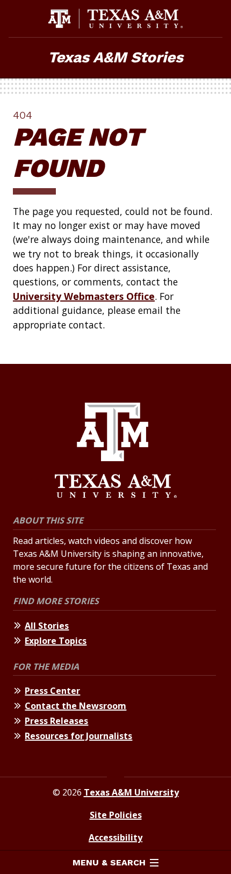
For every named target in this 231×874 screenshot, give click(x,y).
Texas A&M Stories (115, 57)
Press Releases (56, 721)
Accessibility (115, 837)
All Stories (47, 626)
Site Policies (116, 815)
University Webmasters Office (84, 296)
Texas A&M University (131, 792)
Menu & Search (109, 862)
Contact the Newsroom (75, 706)
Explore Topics (55, 641)
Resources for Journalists (78, 736)
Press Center (52, 691)
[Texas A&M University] (116, 452)
